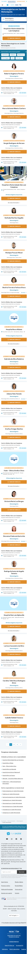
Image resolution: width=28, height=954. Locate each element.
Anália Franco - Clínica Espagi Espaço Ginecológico (11, 782)
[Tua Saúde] (14, 833)
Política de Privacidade (7, 889)
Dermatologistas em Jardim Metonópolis (12, 806)
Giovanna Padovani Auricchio (14, 536)
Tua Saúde (4, 1)
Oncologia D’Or (19, 945)
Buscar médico (12, 1)
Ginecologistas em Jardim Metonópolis (12, 803)
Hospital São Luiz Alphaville (9, 769)
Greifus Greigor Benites (14, 429)
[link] (20, 744)
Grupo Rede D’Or (21, 923)
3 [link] (17, 744)
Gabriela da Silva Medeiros (14, 359)
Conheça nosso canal (7, 839)
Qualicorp (23, 949)
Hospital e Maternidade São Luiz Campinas (14, 30)
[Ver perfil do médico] (14, 66)
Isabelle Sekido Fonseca (14, 718)
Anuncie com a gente (6, 893)
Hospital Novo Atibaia (7, 763)
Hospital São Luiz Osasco (8, 775)
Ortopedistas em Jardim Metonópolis (11, 809)
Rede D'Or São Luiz (9, 945)
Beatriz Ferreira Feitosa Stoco (14, 287)
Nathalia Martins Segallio (14, 218)
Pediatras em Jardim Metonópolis (10, 794)
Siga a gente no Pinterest (21, 839)
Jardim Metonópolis (6, 822)
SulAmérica (5, 54)
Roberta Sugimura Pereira (14, 74)
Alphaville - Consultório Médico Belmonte (12, 778)
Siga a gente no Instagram (11, 839)
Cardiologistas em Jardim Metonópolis (12, 800)
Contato (17, 893)
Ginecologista (20, 821)
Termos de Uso (18, 889)
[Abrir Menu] (2, 5)
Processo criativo (5, 885)
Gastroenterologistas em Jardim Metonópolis (13, 797)
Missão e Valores (19, 882)
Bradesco (13, 54)
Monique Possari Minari (14, 253)
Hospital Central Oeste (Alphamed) (11, 772)
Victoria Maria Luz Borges (14, 501)
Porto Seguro (5, 58)
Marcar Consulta (11, 821)
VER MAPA (23, 92)
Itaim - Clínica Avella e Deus (9, 766)
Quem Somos (4, 882)
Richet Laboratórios (15, 949)
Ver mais (18, 58)
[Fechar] (26, 51)
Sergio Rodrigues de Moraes (14, 143)
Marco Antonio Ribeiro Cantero (14, 108)
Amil (13, 58)
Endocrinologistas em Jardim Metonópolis (12, 791)
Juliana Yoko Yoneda (14, 394)
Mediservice (21, 54)
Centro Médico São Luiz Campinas (11, 88)
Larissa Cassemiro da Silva (14, 646)
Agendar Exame (21, 1)
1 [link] (10, 744)
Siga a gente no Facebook (16, 839)
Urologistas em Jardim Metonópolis (11, 812)
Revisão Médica (19, 885)
